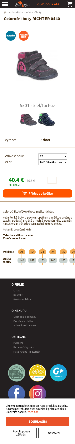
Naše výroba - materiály (26, 351)
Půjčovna (18, 342)
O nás (16, 290)
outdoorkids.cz (16, 12)
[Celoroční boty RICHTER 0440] (37, 65)
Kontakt (17, 295)
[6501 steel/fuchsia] (28, 119)
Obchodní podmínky (24, 316)
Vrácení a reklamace (24, 325)
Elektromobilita (22, 299)
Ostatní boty (34, 12)
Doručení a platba (23, 321)
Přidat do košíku (40, 193)
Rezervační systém (23, 347)
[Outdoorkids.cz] (37, 4)
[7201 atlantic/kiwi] (46, 119)
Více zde (33, 412)
